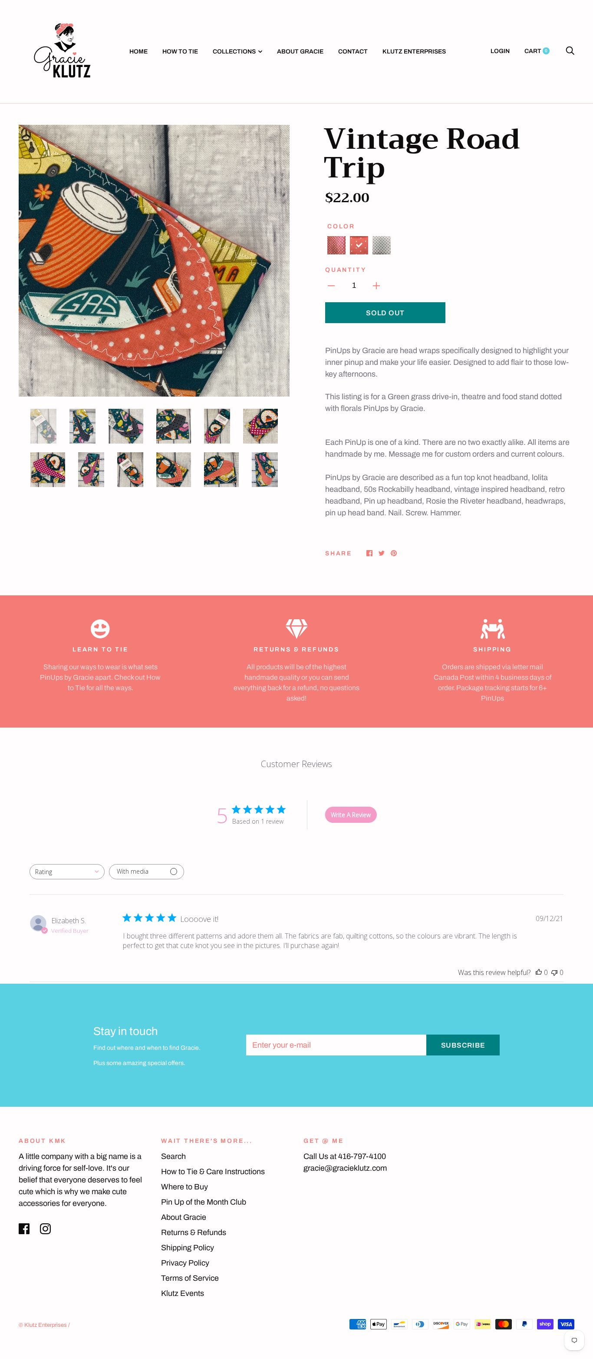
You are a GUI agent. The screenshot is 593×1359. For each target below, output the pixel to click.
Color (341, 226)
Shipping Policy (187, 1247)
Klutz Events (182, 1293)
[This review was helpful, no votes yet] (539, 972)
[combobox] (67, 871)
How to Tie (180, 51)
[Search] (570, 51)
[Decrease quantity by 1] (331, 285)
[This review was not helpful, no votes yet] (554, 972)
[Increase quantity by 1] (376, 285)
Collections (234, 51)
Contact (353, 51)
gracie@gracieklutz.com (345, 1168)
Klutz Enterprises (414, 51)
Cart (535, 51)
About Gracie (300, 51)
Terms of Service (190, 1278)
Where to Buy (184, 1186)
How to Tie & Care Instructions (213, 1171)
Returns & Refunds (193, 1232)
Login (500, 51)
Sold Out (385, 313)
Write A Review (351, 815)
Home (138, 51)
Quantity (345, 270)
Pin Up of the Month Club (203, 1202)
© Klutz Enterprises (43, 1325)
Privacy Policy (185, 1263)
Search (173, 1156)
